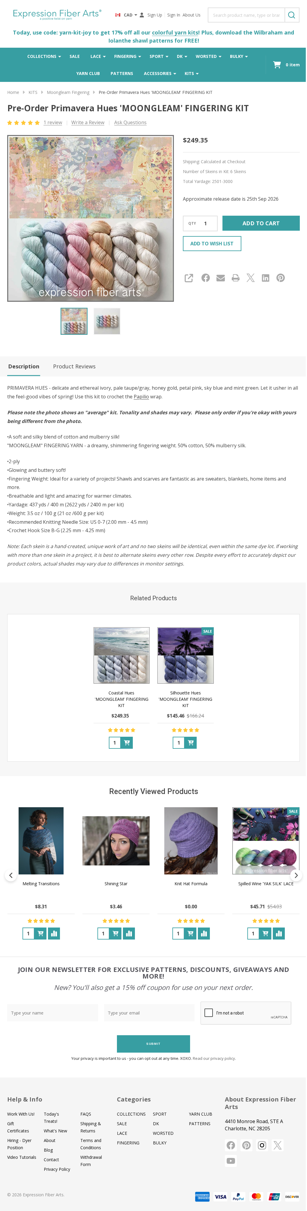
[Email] (220, 278)
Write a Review (87, 122)
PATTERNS (122, 73)
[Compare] (54, 934)
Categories (134, 1099)
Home (13, 92)
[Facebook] (205, 278)
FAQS (85, 1114)
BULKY (236, 56)
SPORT (157, 56)
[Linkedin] (265, 278)
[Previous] (11, 875)
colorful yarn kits (175, 32)
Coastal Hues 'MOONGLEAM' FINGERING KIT (121, 699)
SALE (75, 56)
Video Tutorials (21, 1157)
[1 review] (23, 122)
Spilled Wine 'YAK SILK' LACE (266, 883)
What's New (55, 1131)
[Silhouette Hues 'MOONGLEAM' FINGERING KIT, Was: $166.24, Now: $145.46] (185, 655)
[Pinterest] (280, 278)
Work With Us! (20, 1114)
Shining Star (116, 883)
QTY (192, 223)
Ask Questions (130, 122)
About (49, 1140)
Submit (153, 1043)
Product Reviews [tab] (74, 366)
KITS (189, 73)
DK (180, 56)
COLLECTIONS (41, 56)
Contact (51, 1159)
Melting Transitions (41, 883)
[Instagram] (262, 1145)
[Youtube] (231, 1161)
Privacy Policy (57, 1169)
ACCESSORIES (157, 73)
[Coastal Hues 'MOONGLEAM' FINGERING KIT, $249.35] (122, 655)
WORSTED (206, 56)
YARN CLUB (88, 73)
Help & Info (24, 1099)
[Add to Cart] (127, 742)
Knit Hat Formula (190, 883)
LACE (96, 56)
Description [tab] (23, 366)
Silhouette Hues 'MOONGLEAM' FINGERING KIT (185, 699)
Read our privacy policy (214, 1058)
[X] (250, 278)
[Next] (296, 875)
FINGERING (125, 56)
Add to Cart (261, 223)
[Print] (235, 278)
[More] (59, 56)
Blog (48, 1150)
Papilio (141, 396)
